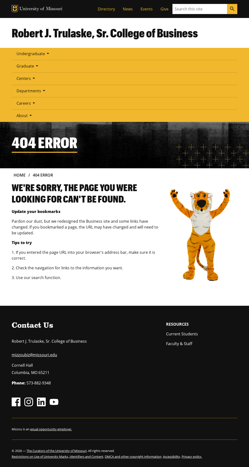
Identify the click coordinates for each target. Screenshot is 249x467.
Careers (27, 103)
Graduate (28, 66)
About (25, 115)
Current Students (182, 334)
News (128, 9)
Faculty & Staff (179, 343)
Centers (27, 78)
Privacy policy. (192, 456)
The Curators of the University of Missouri (57, 451)
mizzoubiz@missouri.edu (34, 354)
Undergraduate (34, 53)
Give (164, 9)
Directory (106, 9)
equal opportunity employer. (51, 429)
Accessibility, (172, 456)
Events (147, 9)
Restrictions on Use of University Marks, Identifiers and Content (57, 456)
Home (20, 175)
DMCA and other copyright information (133, 456)
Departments (32, 90)
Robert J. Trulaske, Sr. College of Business (105, 33)
